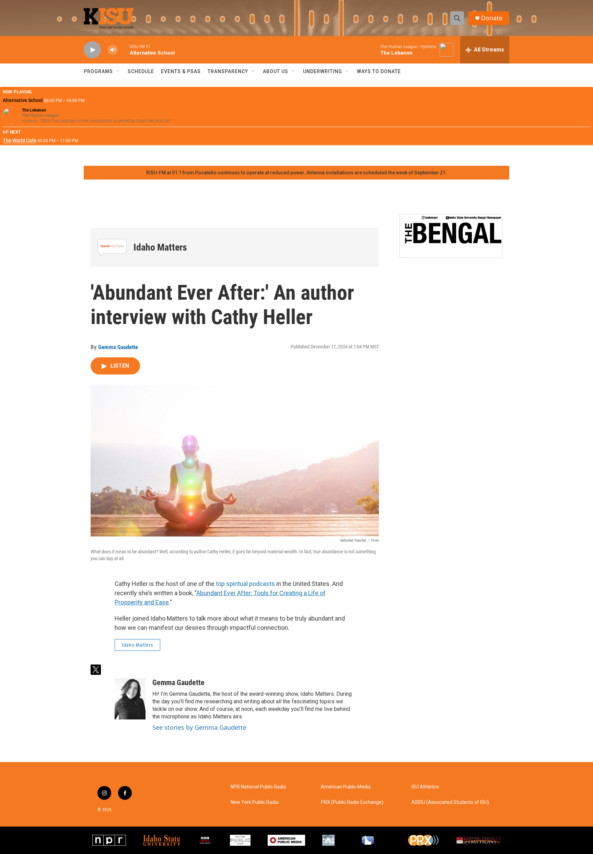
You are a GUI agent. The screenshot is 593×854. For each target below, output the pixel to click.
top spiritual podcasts (245, 583)
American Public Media (346, 786)
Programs (98, 71)
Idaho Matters (160, 247)
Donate (491, 18)
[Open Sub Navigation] (118, 71)
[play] (92, 50)
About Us (275, 71)
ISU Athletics (425, 786)
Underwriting (322, 71)
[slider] (124, 49)
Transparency (228, 71)
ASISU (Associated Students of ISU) (450, 802)
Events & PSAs (181, 71)
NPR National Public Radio (258, 786)
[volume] (113, 50)
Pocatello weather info (109, 155)
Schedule (141, 71)
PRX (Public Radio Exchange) (352, 802)
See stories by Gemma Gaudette (199, 727)
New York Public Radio (255, 802)
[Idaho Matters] (112, 247)
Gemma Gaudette (118, 347)
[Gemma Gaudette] (130, 698)
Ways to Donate (379, 71)
